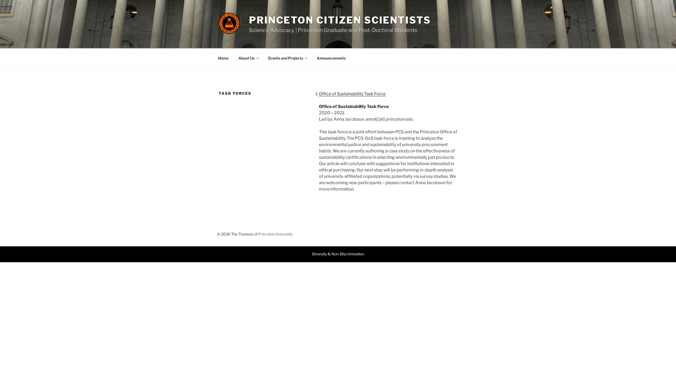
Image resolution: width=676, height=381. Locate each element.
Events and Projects (285, 58)
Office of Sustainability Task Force (352, 93)
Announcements (331, 58)
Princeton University (275, 234)
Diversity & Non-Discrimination (338, 254)
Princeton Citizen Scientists (340, 20)
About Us (246, 58)
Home (223, 58)
